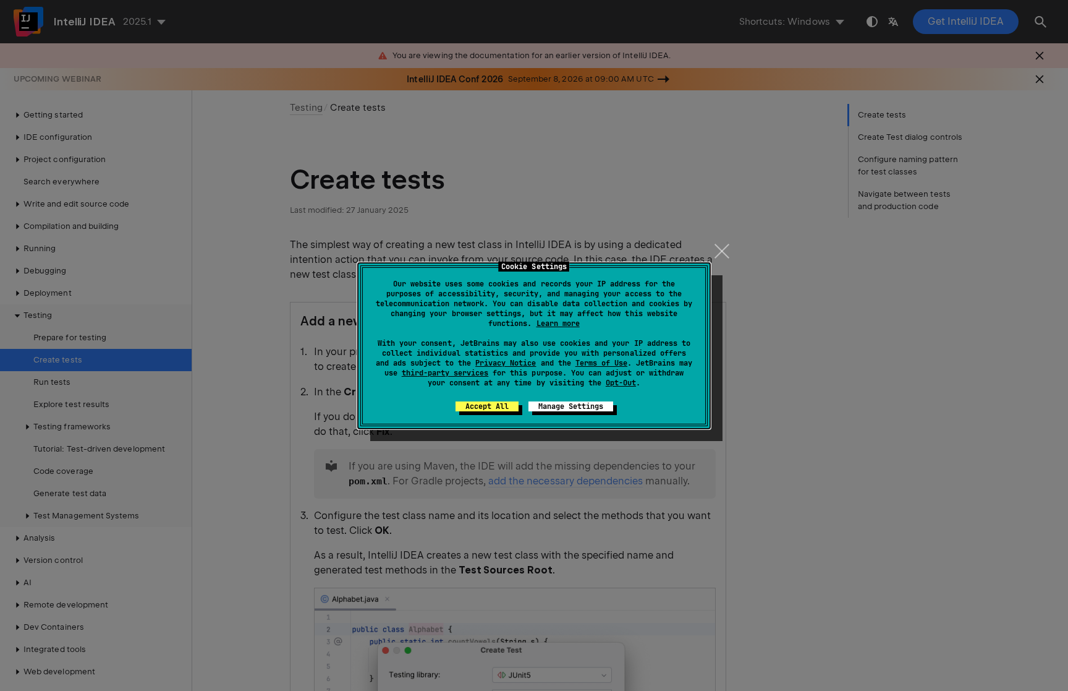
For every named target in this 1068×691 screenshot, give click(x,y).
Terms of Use (601, 363)
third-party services (445, 373)
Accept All (487, 406)
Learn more (558, 323)
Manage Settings (570, 406)
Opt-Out (621, 383)
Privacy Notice (505, 363)
